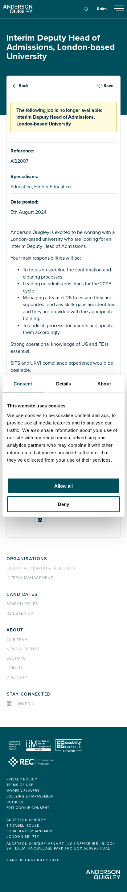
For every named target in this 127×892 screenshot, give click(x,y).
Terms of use (19, 785)
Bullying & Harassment (30, 796)
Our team (17, 639)
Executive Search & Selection (41, 568)
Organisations (26, 558)
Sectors (16, 658)
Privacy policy (21, 779)
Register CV (20, 613)
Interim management (29, 577)
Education (21, 187)
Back (23, 85)
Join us (14, 668)
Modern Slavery (23, 791)
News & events (22, 649)
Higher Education (52, 187)
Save (108, 85)
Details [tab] (63, 383)
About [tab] (104, 383)
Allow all (63, 486)
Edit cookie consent (27, 808)
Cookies (14, 802)
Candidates (22, 594)
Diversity (17, 677)
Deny (63, 504)
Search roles (22, 603)
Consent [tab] (23, 383)
